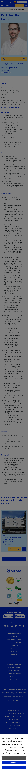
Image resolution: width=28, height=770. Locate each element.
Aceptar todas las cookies (14, 767)
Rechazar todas (14, 762)
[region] (14, 752)
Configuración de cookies (14, 758)
